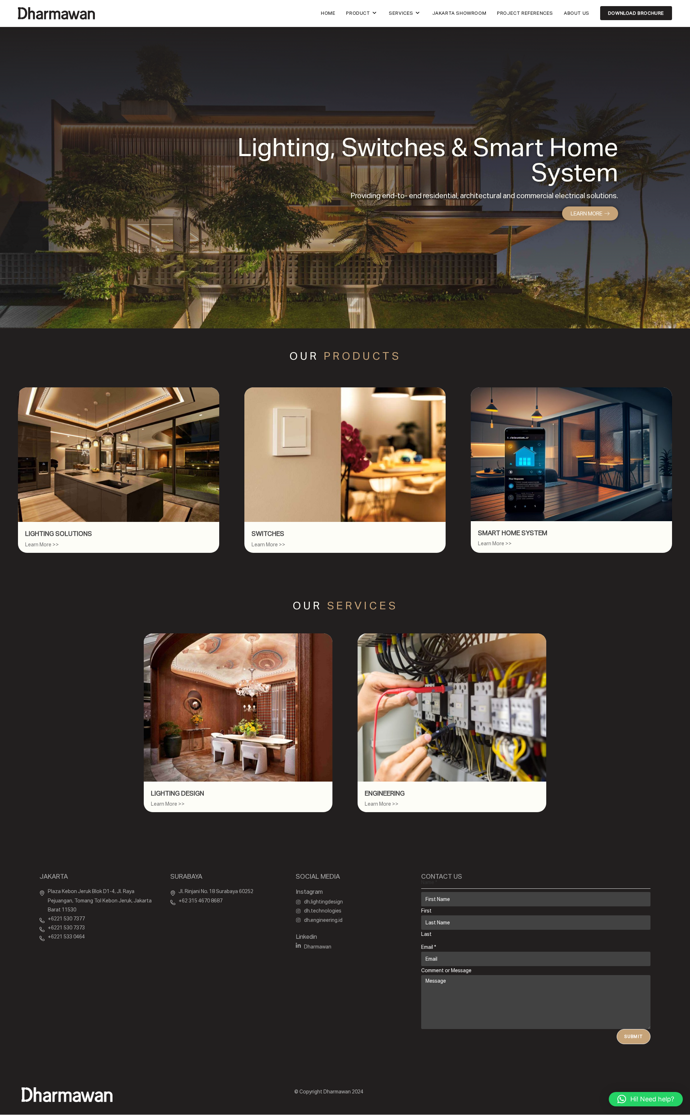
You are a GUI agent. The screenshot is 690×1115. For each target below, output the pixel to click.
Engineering (385, 793)
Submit (633, 1036)
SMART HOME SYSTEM (512, 533)
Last (426, 934)
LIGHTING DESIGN (177, 793)
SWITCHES (268, 533)
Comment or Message (446, 970)
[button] (646, 1099)
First (426, 911)
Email (428, 947)
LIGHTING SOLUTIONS (58, 533)
